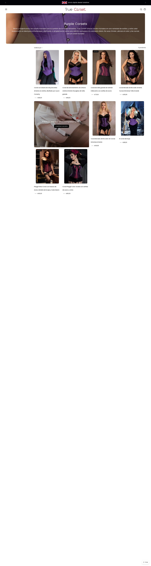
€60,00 (39, 193)
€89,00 (39, 98)
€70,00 (96, 94)
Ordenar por (37, 48)
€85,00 (68, 193)
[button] (141, 9)
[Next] (145, 2)
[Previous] (5, 2)
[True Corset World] (75, 9)
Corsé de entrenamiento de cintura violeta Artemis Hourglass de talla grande (74, 91)
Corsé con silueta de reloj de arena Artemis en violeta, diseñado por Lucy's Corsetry (46, 91)
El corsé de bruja (124, 139)
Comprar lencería (61, 126)
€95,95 (125, 94)
